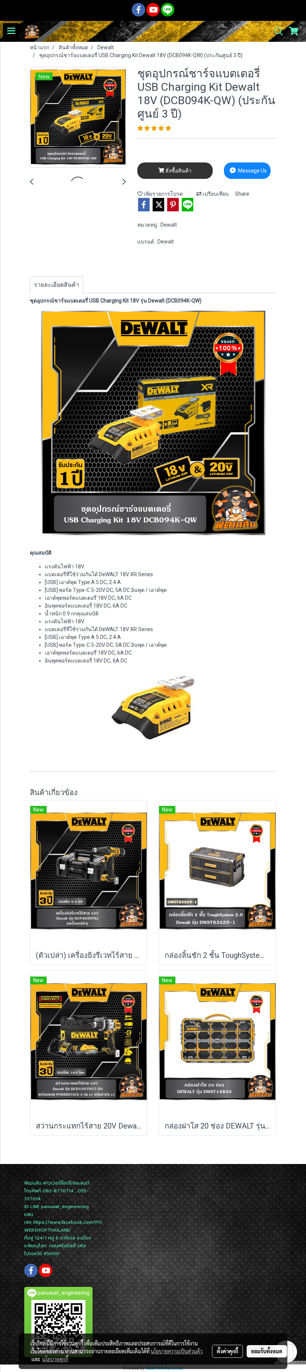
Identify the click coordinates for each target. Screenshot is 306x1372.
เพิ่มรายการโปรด (163, 194)
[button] (276, 31)
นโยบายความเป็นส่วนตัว (177, 1351)
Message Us (252, 171)
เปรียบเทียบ (215, 194)
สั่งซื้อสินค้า (177, 171)
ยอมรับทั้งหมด (266, 1351)
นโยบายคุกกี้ (55, 1359)
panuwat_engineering (65, 1206)
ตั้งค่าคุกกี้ (227, 1351)
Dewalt (168, 225)
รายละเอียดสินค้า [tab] (56, 284)
